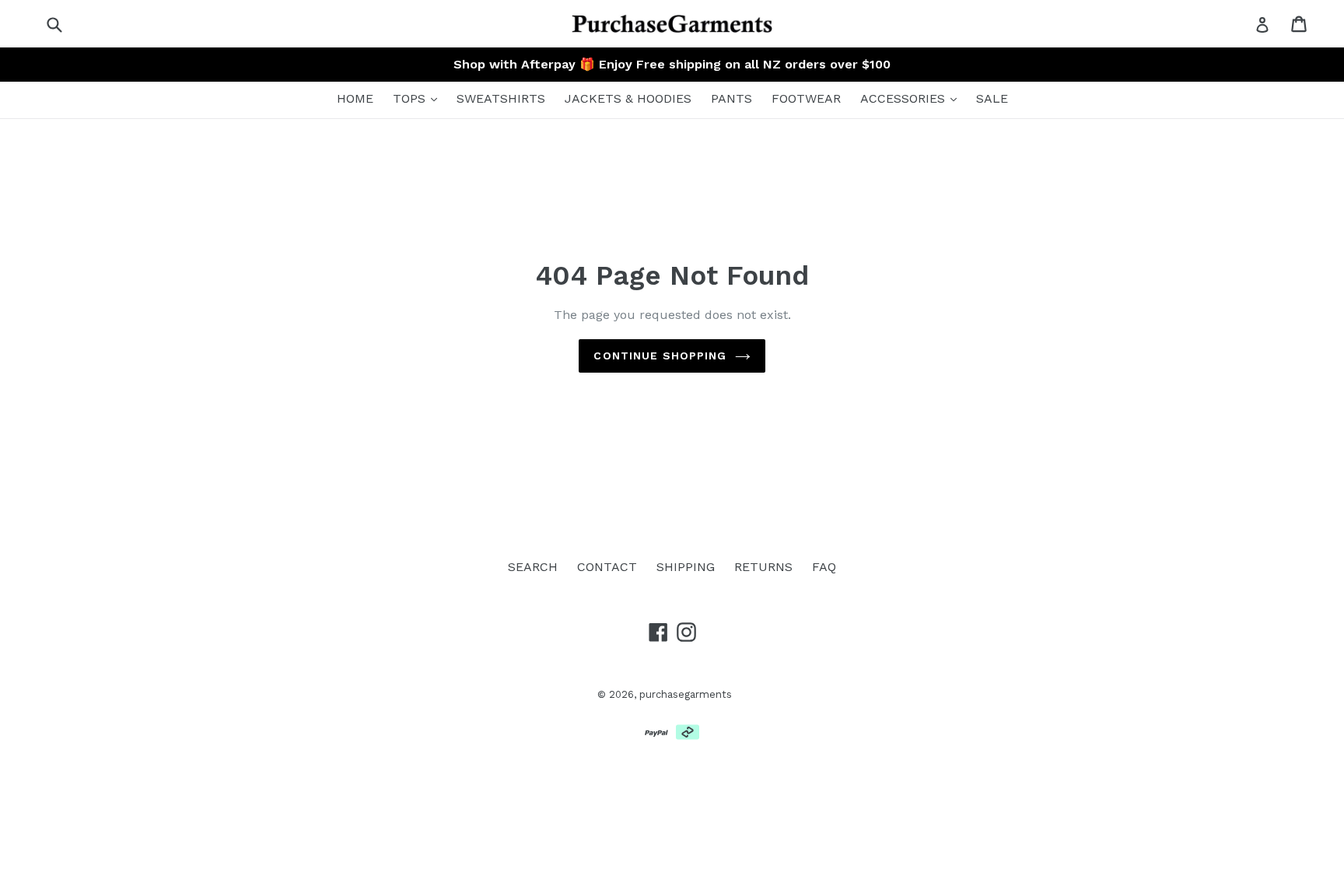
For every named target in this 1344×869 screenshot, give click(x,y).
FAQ (824, 566)
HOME (355, 98)
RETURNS (763, 566)
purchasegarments (685, 694)
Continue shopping (659, 355)
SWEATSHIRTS (501, 98)
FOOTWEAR (806, 98)
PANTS (731, 98)
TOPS (411, 98)
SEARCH (533, 566)
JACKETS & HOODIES (628, 98)
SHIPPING (685, 566)
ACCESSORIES (904, 98)
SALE (992, 98)
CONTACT (607, 566)
